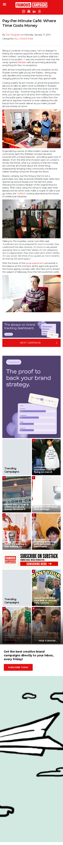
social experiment (35, 263)
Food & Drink (26, 38)
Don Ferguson (13, 34)
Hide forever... (48, 640)
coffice (21, 193)
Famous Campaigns (31, 4)
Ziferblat (21, 62)
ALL (17, 38)
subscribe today (18, 667)
